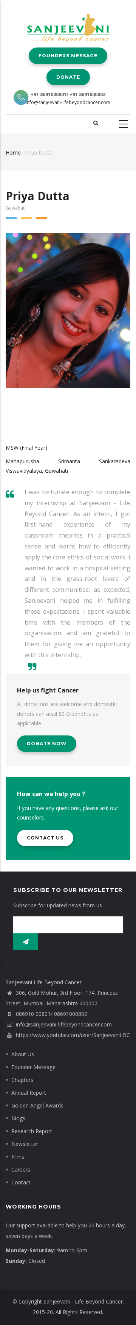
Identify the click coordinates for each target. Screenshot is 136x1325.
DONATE (68, 77)
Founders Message (68, 55)
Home (13, 152)
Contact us (45, 838)
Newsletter (24, 1143)
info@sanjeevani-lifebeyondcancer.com (68, 102)
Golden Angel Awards (37, 1105)
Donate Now (46, 743)
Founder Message (33, 1067)
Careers (20, 1169)
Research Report (31, 1131)
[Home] (68, 23)
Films (17, 1156)
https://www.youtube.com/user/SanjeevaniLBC (72, 1035)
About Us (22, 1054)
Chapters (22, 1079)
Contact (21, 1182)
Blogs (18, 1118)
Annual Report (28, 1092)
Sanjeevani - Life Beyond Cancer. (83, 1301)
